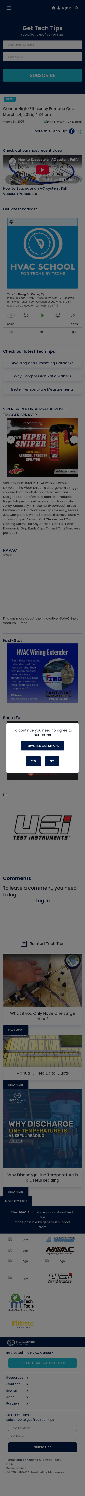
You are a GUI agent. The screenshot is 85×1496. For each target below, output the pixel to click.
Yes (33, 761)
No (52, 761)
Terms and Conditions (42, 746)
